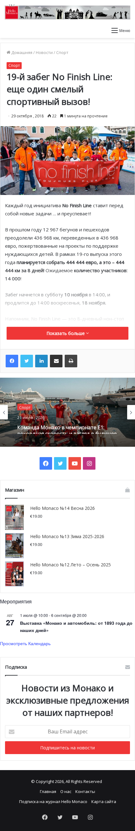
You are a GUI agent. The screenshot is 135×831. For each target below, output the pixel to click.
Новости (44, 52)
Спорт (62, 52)
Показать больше (66, 333)
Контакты (85, 791)
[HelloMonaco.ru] (67, 11)
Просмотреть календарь (25, 643)
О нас (65, 791)
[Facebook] (12, 361)
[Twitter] (26, 361)
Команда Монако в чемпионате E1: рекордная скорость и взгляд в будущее (67, 428)
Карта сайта (103, 801)
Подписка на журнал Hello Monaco (53, 801)
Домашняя (21, 52)
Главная (48, 791)
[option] (67, 412)
